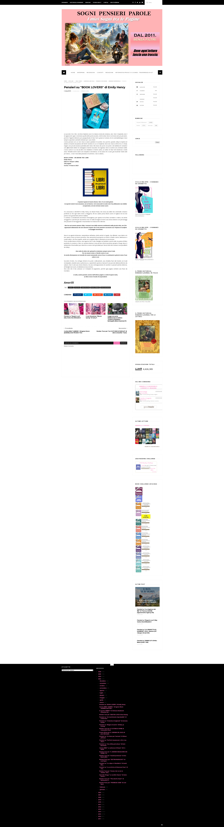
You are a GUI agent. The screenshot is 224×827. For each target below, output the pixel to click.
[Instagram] (133, 2)
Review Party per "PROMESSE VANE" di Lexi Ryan (112, 783)
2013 (99, 814)
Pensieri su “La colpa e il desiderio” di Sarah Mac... (113, 764)
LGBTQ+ (106, 2)
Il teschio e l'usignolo (145, 398)
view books (154, 471)
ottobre (102, 685)
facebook (123, 342)
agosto (102, 690)
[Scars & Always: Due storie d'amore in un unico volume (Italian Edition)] (144, 438)
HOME (73, 72)
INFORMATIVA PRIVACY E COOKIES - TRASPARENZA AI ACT (134, 72)
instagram (148, 94)
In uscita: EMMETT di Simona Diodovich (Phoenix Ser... (111, 711)
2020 (99, 797)
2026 (99, 671)
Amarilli (143, 465)
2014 (99, 811)
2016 (99, 807)
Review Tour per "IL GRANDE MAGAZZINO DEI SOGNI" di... (113, 752)
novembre (103, 683)
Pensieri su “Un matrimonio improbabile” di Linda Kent (112, 717)
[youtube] (139, 2)
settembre (103, 688)
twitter (148, 101)
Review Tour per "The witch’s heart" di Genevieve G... (111, 779)
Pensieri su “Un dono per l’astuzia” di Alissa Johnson (113, 737)
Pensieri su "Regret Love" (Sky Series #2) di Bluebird (72, 317)
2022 (99, 792)
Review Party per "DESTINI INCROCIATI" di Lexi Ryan (112, 760)
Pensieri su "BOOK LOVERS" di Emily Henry (112, 704)
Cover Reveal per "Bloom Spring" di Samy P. (94, 317)
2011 (99, 819)
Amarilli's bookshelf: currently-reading (148, 387)
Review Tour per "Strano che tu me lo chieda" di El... (111, 771)
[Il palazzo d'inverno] (144, 443)
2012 (99, 816)
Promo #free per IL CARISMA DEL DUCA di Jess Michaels (112, 733)
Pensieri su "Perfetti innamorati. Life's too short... (112, 740)
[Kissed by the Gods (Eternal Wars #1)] (150, 433)
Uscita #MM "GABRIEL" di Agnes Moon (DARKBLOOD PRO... (111, 707)
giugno (102, 695)
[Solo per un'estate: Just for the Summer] (157, 438)
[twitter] (137, 2)
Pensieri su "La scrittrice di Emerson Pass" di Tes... (113, 767)
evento (138, 125)
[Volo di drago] (137, 395)
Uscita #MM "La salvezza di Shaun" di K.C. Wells (112, 748)
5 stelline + (71, 81)
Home (65, 81)
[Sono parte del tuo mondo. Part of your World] (154, 438)
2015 (99, 809)
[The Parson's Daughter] (147, 438)
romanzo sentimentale (115, 81)
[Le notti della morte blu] (147, 443)
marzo (102, 702)
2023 (99, 679)
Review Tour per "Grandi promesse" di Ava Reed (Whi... (112, 756)
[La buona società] (137, 433)
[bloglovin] (142, 2)
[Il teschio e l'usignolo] (137, 402)
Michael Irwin (143, 399)
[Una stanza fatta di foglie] (147, 433)
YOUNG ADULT (97, 2)
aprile (102, 700)
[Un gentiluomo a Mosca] (140, 433)
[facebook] (135, 2)
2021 (99, 795)
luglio (102, 693)
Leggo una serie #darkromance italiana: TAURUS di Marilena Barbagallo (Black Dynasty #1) (117, 318)
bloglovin (148, 87)
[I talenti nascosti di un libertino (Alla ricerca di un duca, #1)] (140, 439)
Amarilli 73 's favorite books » (152, 446)
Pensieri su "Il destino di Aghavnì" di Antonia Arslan (113, 721)
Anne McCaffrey (144, 393)
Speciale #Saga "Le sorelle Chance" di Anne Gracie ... (113, 775)
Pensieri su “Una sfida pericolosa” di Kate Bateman (112, 744)
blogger (116, 342)
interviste (150, 125)
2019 (99, 799)
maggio (102, 697)
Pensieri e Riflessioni (101, 81)
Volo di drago (143, 391)
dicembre (103, 681)
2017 (99, 804)
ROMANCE (65, 2)
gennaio (102, 789)
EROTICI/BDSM (114, 2)
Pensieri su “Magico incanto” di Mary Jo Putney (111, 725)
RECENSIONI (91, 72)
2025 (99, 674)
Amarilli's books (142, 425)
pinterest (148, 98)
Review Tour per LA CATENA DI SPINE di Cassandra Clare (111, 729)
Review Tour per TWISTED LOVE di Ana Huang (113, 714)
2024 (99, 676)
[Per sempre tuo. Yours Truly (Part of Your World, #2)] (137, 443)
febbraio (102, 787)
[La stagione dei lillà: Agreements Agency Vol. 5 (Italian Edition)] (154, 443)
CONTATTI (100, 72)
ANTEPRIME (81, 72)
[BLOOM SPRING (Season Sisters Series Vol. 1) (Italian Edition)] (154, 433)
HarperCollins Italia (89, 81)
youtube (148, 105)
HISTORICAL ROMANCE (76, 2)
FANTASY (88, 2)
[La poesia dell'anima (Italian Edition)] (144, 433)
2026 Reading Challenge (146, 463)
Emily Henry (79, 81)
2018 (99, 802)
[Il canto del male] (140, 443)
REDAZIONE (109, 72)
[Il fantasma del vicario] (150, 443)
